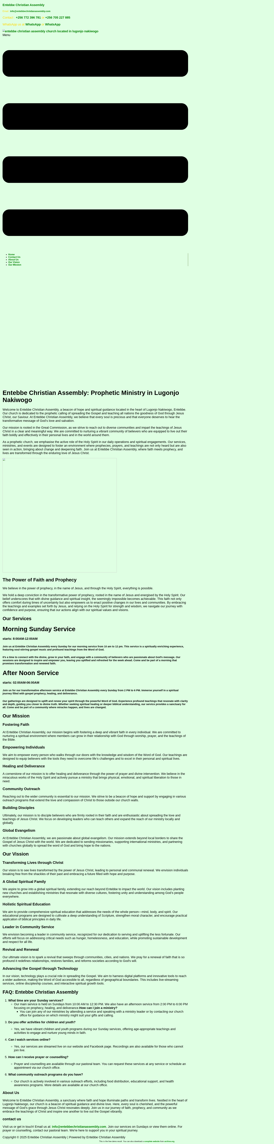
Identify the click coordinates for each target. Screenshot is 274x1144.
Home (11, 254)
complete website (152, 1141)
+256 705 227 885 (57, 17)
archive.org (169, 1141)
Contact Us (14, 257)
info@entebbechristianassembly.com (30, 11)
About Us (13, 259)
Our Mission (14, 265)
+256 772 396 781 (28, 17)
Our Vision (14, 262)
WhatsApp (33, 24)
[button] (95, 141)
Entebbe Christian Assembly (23, 5)
